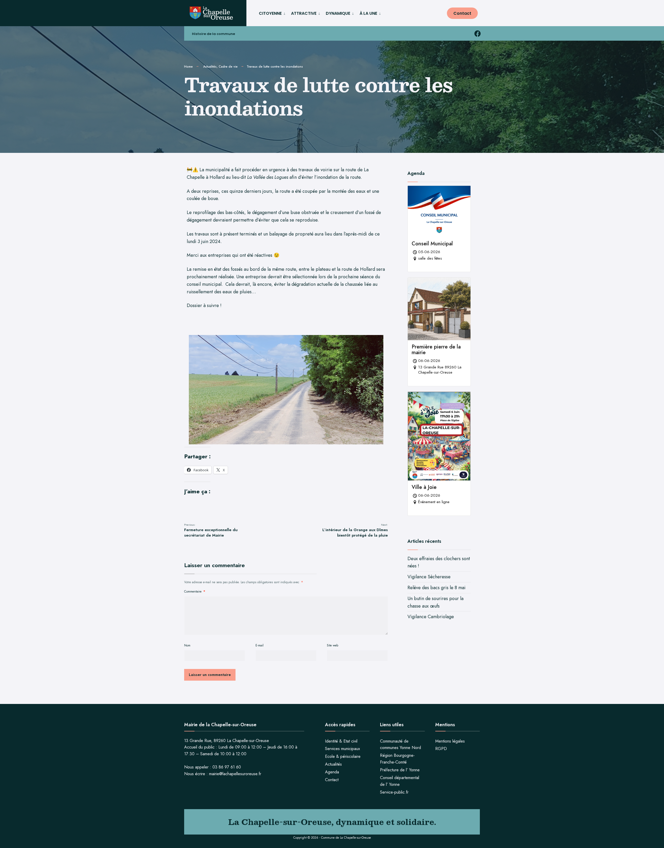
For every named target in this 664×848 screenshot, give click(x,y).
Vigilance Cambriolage (430, 616)
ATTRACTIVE (303, 13)
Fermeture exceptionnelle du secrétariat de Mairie (211, 530)
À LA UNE (368, 13)
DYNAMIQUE (338, 13)
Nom (187, 645)
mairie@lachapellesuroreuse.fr (235, 774)
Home (188, 66)
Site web (332, 645)
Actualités (210, 66)
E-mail (259, 645)
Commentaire (194, 591)
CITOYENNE (270, 13)
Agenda (332, 772)
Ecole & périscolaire (343, 756)
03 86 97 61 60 (226, 767)
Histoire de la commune (213, 33)
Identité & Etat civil (341, 741)
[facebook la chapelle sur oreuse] (477, 33)
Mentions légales (450, 741)
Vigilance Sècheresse (429, 576)
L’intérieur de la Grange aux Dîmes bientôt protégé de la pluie (355, 530)
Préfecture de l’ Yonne (400, 770)
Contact (462, 13)
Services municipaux (342, 749)
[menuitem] (273, 13)
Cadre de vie (228, 66)
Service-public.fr (394, 792)
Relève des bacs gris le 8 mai (436, 587)
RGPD (441, 749)
